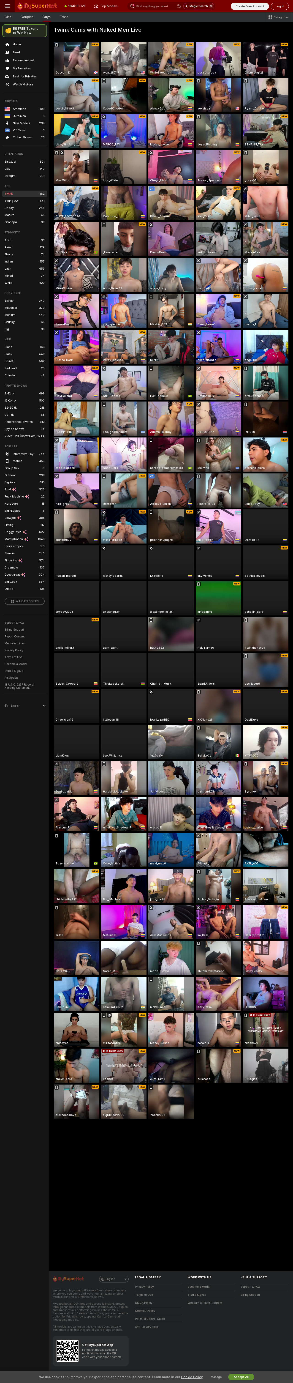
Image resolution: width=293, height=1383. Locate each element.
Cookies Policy (145, 1310)
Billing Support (14, 629)
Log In (280, 6)
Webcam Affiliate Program (205, 1302)
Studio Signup (14, 670)
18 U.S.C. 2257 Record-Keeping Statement (20, 686)
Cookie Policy (192, 1377)
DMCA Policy (143, 1302)
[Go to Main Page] (37, 6)
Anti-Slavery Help (146, 1326)
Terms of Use (13, 657)
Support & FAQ (14, 622)
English (110, 1279)
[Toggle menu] (7, 6)
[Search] (179, 6)
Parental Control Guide (150, 1318)
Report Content (15, 636)
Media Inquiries (15, 643)
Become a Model (16, 664)
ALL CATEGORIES (27, 601)
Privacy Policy (14, 650)
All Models (12, 677)
